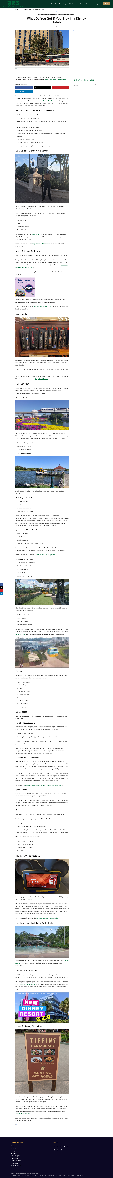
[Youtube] (57, 1150)
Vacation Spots (71, 14)
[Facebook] (54, 1146)
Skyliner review (20, 634)
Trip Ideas (60, 14)
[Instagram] (61, 1146)
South (56, 14)
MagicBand (35, 234)
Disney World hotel (49, 101)
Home (16, 9)
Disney (21, 9)
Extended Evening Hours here (42, 306)
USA (52, 14)
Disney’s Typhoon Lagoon (27, 984)
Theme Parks (65, 14)
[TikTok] (68, 1146)
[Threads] (61, 1150)
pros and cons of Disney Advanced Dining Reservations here (43, 785)
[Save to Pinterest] (1, 590)
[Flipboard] (57, 1146)
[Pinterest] (64, 1146)
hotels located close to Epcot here (46, 554)
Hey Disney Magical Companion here (47, 918)
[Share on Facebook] (1, 584)
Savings (44, 14)
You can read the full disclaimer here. (55, 79)
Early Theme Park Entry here (41, 244)
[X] (54, 1150)
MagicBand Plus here (41, 379)
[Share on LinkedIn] (1, 593)
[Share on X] (1, 587)
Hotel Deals (49, 14)
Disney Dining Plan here (22, 1113)
